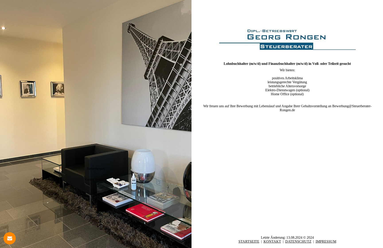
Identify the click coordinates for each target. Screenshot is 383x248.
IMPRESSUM (326, 241)
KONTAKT (272, 241)
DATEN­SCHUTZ (298, 241)
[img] (96, 124)
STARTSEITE (248, 241)
